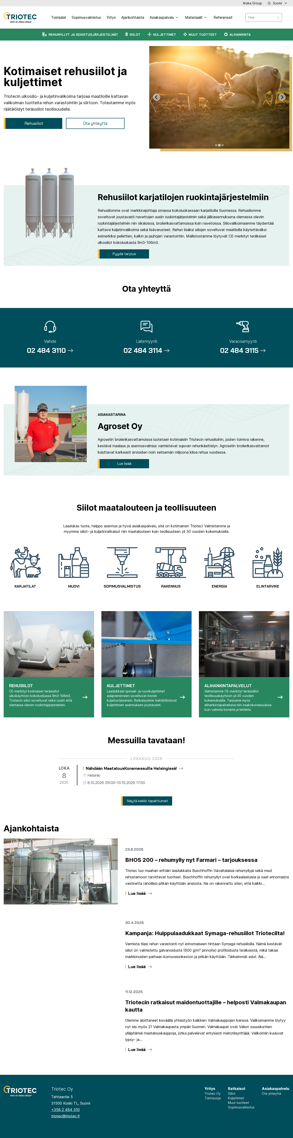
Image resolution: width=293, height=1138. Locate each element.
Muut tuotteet (203, 35)
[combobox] (263, 17)
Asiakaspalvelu (275, 1088)
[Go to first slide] (282, 97)
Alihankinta (240, 35)
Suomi (277, 3)
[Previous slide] (156, 97)
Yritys (209, 1088)
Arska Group (252, 3)
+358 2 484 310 (65, 1109)
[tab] (216, 145)
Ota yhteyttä (271, 1093)
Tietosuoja (212, 1098)
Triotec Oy (212, 1093)
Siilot (135, 35)
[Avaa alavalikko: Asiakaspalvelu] (177, 17)
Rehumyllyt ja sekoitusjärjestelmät (83, 35)
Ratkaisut (236, 1088)
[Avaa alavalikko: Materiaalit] (205, 17)
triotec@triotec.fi (65, 1116)
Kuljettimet (164, 35)
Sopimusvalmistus (241, 1107)
